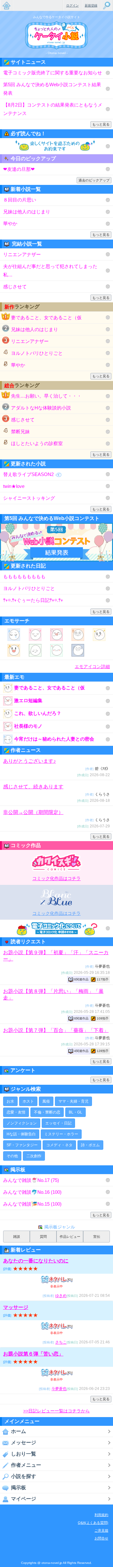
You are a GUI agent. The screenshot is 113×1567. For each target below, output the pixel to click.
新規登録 (91, 5)
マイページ (23, 1498)
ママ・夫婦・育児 (73, 1101)
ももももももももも (24, 576)
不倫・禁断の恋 (47, 1112)
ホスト (28, 1101)
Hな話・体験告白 (21, 1134)
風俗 (46, 1101)
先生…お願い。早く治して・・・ (46, 396)
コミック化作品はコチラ (56, 878)
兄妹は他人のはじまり (26, 211)
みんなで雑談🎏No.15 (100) (32, 1204)
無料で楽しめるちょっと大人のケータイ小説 (6, 5)
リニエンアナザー (22, 254)
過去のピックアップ (94, 180)
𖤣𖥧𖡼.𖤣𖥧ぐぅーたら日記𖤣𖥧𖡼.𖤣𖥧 (33, 600)
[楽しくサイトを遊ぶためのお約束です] (56, 146)
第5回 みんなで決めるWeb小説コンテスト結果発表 (52, 89)
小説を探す (23, 1476)
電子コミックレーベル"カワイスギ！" (56, 862)
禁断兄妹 (20, 431)
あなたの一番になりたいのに (35, 1260)
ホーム (18, 1431)
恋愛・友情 (16, 1112)
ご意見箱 (101, 1530)
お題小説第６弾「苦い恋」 (33, 1353)
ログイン (72, 5)
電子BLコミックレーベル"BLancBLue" (56, 897)
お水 (10, 1101)
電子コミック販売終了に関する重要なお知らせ (52, 72)
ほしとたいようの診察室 (37, 443)
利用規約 (101, 1515)
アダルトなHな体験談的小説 (41, 407)
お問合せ (101, 1538)
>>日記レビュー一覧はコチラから (56, 1410)
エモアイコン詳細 (92, 666)
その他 (12, 1156)
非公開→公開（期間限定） (33, 812)
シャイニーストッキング (29, 498)
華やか (10, 223)
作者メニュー (26, 1465)
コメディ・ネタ (59, 1145)
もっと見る (101, 124)
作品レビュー (70, 1236)
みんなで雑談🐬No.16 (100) (32, 1192)
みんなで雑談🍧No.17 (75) (31, 1180)
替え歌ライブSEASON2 (28, 474)
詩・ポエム (90, 1145)
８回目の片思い (19, 199)
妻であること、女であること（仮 (46, 317)
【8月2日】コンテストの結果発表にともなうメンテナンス (52, 109)
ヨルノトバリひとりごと (37, 353)
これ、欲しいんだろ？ (37, 713)
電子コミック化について (56, 928)
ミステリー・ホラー (61, 1134)
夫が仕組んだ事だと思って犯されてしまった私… (50, 270)
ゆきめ (61, 1296)
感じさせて (15, 286)
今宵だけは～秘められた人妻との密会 (54, 738)
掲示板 (18, 1487)
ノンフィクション (22, 1123)
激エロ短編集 (28, 700)
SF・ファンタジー (22, 1145)
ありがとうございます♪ (29, 761)
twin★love (13, 486)
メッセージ (23, 1442)
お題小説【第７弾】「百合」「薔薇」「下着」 (56, 1030)
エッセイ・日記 (58, 1123)
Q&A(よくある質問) (93, 1523)
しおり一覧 (23, 1453)
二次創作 (33, 1156)
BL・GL (75, 1112)
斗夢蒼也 (59, 1389)
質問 (43, 1236)
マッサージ (15, 1307)
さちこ (61, 1342)
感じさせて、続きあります (33, 786)
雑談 (16, 1236)
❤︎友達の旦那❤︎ (19, 169)
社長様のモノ (28, 726)
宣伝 (96, 1236)
